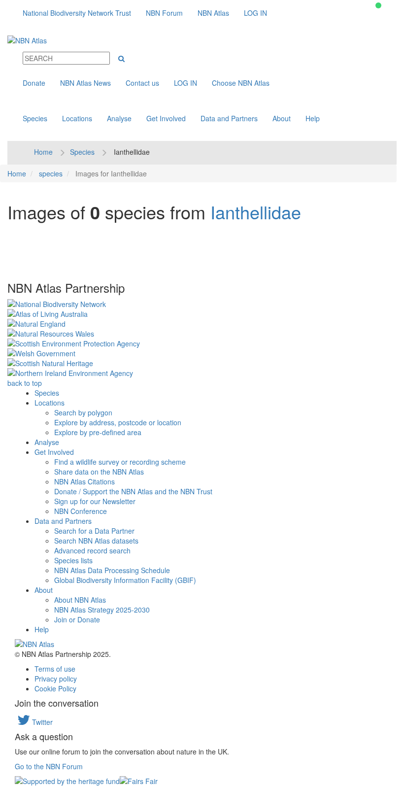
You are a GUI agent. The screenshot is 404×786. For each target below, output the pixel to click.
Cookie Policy (55, 688)
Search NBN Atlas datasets (96, 541)
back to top (24, 383)
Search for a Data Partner (94, 531)
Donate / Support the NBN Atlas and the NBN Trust (133, 491)
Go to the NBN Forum (49, 766)
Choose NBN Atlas (240, 83)
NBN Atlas (213, 13)
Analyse (119, 118)
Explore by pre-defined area (97, 432)
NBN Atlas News (85, 83)
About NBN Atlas (80, 600)
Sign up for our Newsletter (94, 501)
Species (35, 118)
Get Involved (166, 118)
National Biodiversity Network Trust (77, 13)
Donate (34, 83)
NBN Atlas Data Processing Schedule (112, 570)
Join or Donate (77, 619)
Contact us (142, 83)
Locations (77, 118)
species (51, 173)
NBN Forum (164, 13)
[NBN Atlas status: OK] (378, 5)
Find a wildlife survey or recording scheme (120, 462)
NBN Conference (80, 511)
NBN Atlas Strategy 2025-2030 (102, 610)
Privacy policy (55, 678)
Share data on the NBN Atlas (99, 472)
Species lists (73, 560)
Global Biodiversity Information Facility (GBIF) (125, 580)
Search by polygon (83, 412)
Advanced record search (92, 550)
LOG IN (255, 13)
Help (312, 118)
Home (43, 152)
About (281, 118)
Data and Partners (229, 118)
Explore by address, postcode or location (117, 422)
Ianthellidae (255, 211)
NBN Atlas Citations (84, 481)
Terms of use (54, 669)
